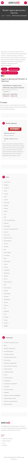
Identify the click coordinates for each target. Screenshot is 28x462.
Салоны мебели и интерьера (10, 366)
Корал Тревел (7, 293)
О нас (3, 443)
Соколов (6, 193)
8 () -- (5, 141)
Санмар (5, 320)
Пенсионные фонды (8, 351)
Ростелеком (7, 255)
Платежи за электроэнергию (10, 401)
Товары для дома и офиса (10, 398)
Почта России (7, 182)
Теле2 (5, 196)
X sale (2, 15)
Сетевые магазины (8, 377)
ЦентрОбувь (7, 299)
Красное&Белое (8, 240)
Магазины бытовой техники (10, 357)
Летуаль (6, 302)
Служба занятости (8, 369)
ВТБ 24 (5, 279)
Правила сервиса (6, 441)
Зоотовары (6, 386)
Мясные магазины (8, 404)
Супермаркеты (7, 380)
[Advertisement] (14, 37)
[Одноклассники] (3, 76)
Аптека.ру (6, 296)
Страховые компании (9, 354)
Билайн (5, 211)
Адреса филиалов (13, 69)
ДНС (5, 249)
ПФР (5, 217)
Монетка (6, 305)
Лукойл (5, 264)
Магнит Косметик (8, 282)
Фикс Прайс (6, 202)
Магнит (5, 191)
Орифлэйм (6, 311)
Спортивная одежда (8, 372)
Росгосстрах (7, 235)
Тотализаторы (7, 360)
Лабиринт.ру (7, 273)
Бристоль (6, 232)
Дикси (5, 258)
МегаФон (6, 246)
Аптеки (5, 375)
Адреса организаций (7, 438)
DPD (5, 308)
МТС (5, 214)
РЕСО (5, 314)
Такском (6, 267)
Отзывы (4, 69)
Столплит (6, 243)
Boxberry (6, 276)
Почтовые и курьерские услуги (11, 342)
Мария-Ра (6, 323)
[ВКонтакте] (2, 76)
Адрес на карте (6, 94)
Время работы (14, 94)
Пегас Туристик (7, 287)
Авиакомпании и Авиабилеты (10, 383)
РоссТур (6, 290)
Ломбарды (6, 392)
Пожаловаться (6, 95)
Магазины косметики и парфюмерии (12, 395)
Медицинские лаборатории (10, 363)
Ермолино (6, 223)
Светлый (8, 15)
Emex (5, 285)
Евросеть (6, 205)
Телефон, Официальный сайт (9, 73)
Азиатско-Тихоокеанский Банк (11, 229)
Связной (6, 208)
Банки (5, 345)
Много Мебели (7, 252)
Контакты (4, 445)
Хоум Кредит (7, 226)
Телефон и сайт (13, 95)
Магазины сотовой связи (9, 348)
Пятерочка (6, 188)
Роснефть (6, 317)
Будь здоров (7, 261)
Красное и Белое (8, 238)
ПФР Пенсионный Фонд (9, 220)
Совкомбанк (7, 270)
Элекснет (6, 199)
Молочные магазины (8, 389)
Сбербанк (6, 185)
